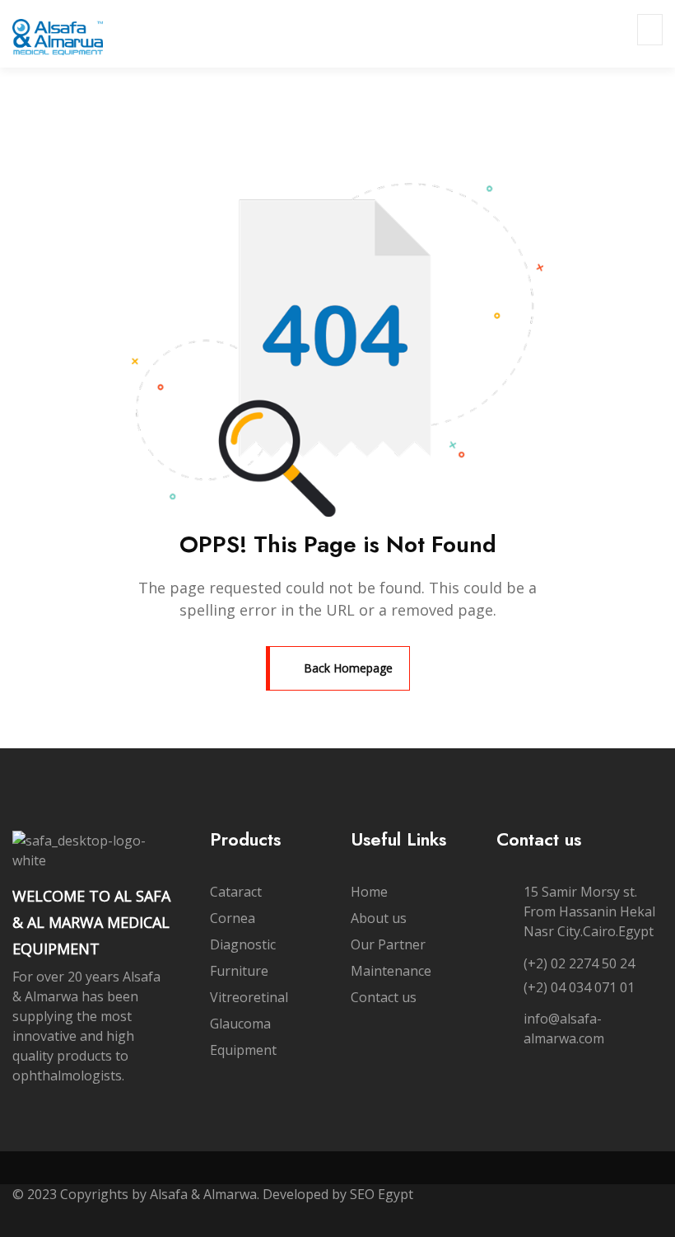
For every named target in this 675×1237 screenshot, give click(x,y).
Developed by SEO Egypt (340, 1194)
